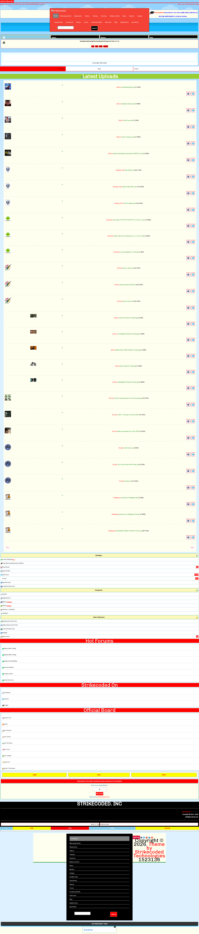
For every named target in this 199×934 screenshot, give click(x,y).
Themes (95, 16)
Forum (86, 22)
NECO (99, 775)
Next (192, 547)
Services (104, 16)
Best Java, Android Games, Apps (188, 4)
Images (139, 16)
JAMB (34, 775)
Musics (131, 16)
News (124, 16)
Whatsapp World (65, 16)
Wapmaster (78, 16)
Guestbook (69, 22)
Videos (87, 16)
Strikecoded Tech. (104, 797)
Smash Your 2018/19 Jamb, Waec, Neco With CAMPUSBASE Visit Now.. (22, 4)
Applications (124, 22)
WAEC (164, 775)
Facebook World (96, 22)
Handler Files (59, 22)
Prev (7, 547)
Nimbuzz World (115, 16)
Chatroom (108, 22)
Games (78, 22)
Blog (116, 22)
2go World (135, 22)
